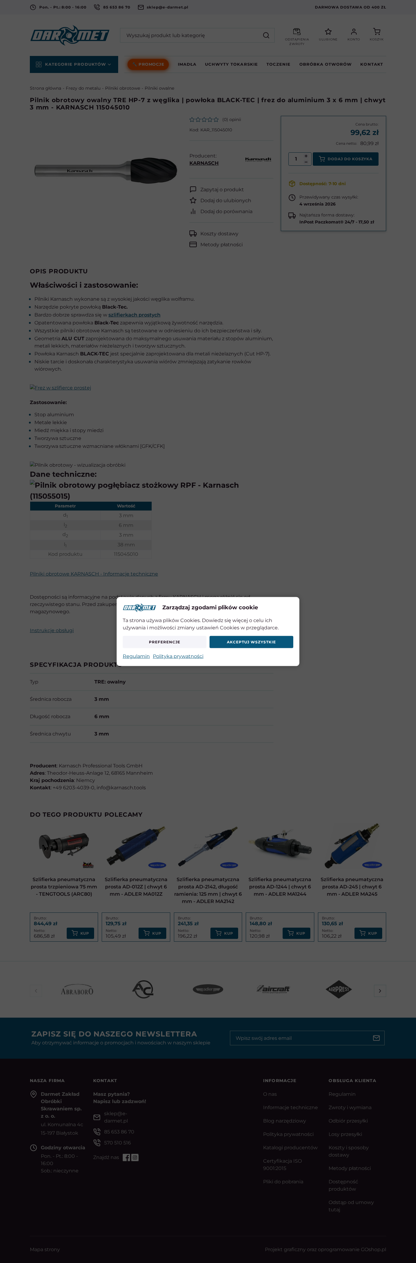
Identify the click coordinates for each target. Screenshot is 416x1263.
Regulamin (136, 656)
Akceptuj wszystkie (251, 642)
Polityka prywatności (178, 656)
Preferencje (164, 642)
